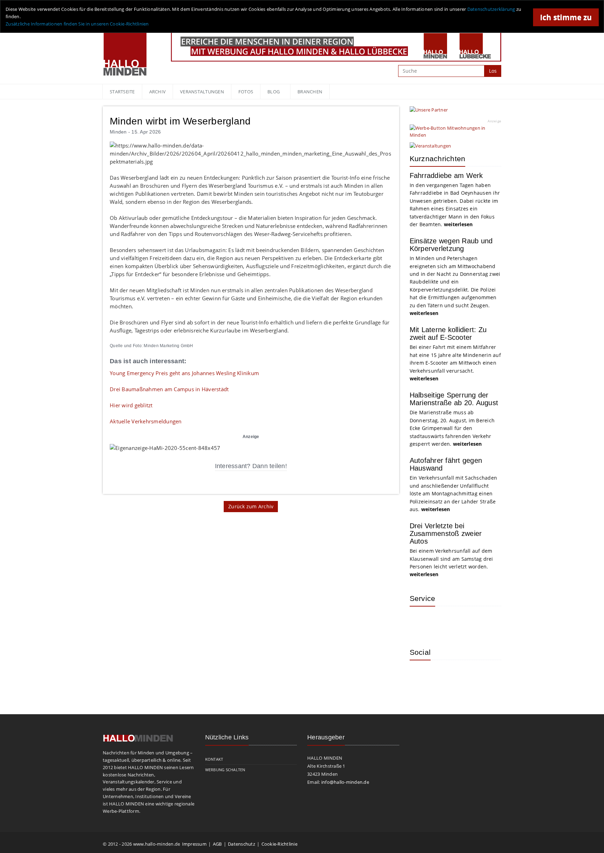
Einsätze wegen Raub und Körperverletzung (451, 244)
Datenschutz (241, 844)
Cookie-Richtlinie (279, 844)
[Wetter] (420, 621)
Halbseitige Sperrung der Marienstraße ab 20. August (454, 399)
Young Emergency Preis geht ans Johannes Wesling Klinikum (184, 373)
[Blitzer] (442, 621)
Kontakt (214, 759)
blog (273, 91)
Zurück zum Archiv (250, 506)
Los (493, 70)
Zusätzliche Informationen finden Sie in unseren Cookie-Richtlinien (77, 24)
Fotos (245, 91)
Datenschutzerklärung (491, 9)
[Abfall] (465, 621)
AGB (217, 844)
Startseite (122, 91)
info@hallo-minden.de (345, 782)
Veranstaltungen (202, 91)
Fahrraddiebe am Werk (446, 175)
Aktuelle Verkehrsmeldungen (146, 421)
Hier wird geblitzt (131, 405)
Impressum (194, 844)
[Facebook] (442, 675)
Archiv (157, 91)
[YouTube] (465, 675)
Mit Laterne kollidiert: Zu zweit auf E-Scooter (448, 333)
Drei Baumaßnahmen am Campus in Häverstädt (169, 389)
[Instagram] (420, 675)
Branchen (309, 91)
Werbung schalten (225, 769)
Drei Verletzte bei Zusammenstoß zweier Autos (446, 533)
